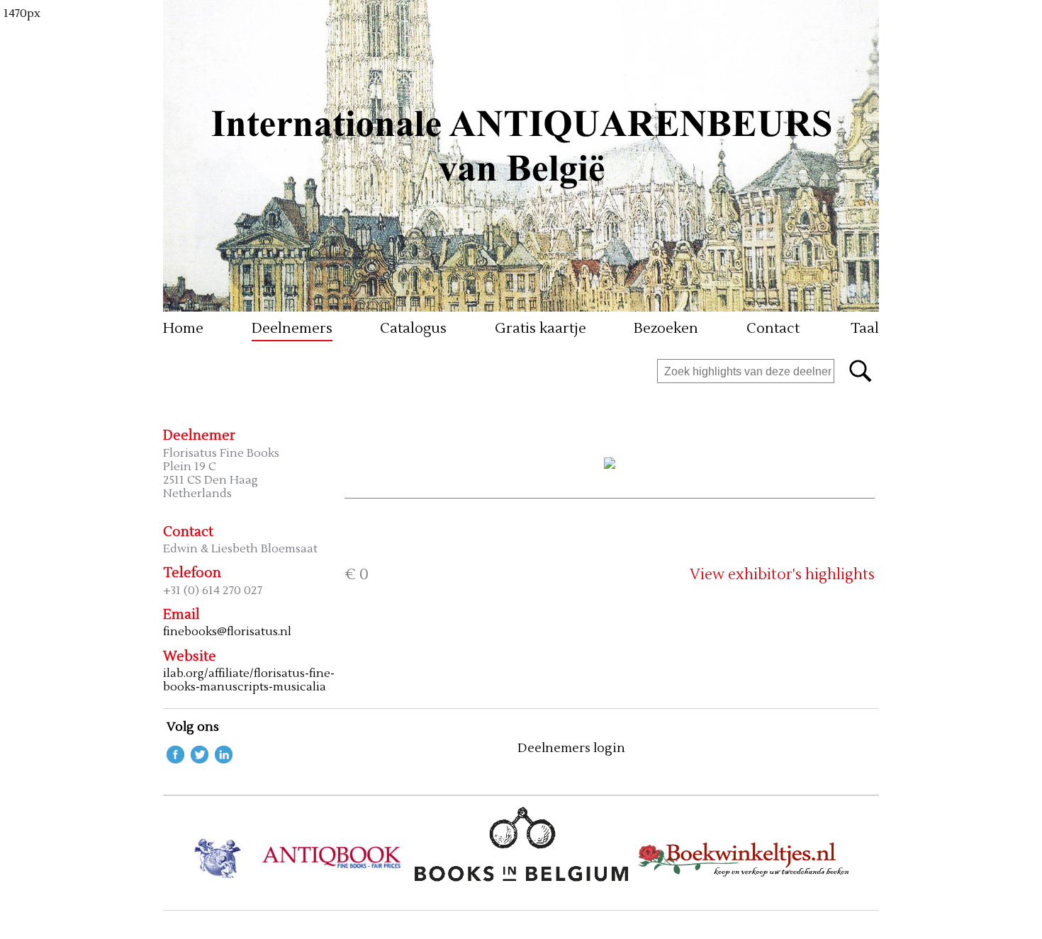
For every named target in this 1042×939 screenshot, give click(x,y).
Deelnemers (292, 329)
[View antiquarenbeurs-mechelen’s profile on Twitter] (199, 760)
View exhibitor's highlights (782, 574)
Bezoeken (666, 329)
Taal (863, 329)
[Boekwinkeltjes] (744, 878)
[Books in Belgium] (521, 878)
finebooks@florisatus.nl (227, 632)
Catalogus (413, 329)
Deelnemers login (571, 748)
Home (183, 329)
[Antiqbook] (298, 878)
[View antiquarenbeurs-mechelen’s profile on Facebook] (175, 760)
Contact (773, 329)
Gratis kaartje (540, 329)
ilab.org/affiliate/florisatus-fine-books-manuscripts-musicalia (249, 680)
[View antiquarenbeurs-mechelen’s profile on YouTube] (224, 760)
